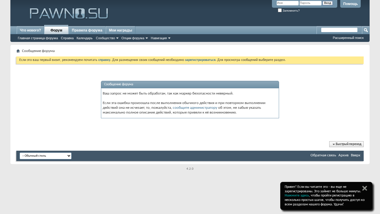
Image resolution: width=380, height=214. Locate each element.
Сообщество (105, 38)
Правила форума (87, 30)
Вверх (355, 155)
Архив (343, 155)
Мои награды (120, 30)
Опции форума (132, 38)
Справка (67, 38)
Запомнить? (291, 10)
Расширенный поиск (348, 38)
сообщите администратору (195, 108)
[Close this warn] (364, 188)
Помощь (350, 4)
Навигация (159, 38)
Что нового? (30, 30)
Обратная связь (323, 155)
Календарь (85, 38)
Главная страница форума (38, 38)
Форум (56, 30)
